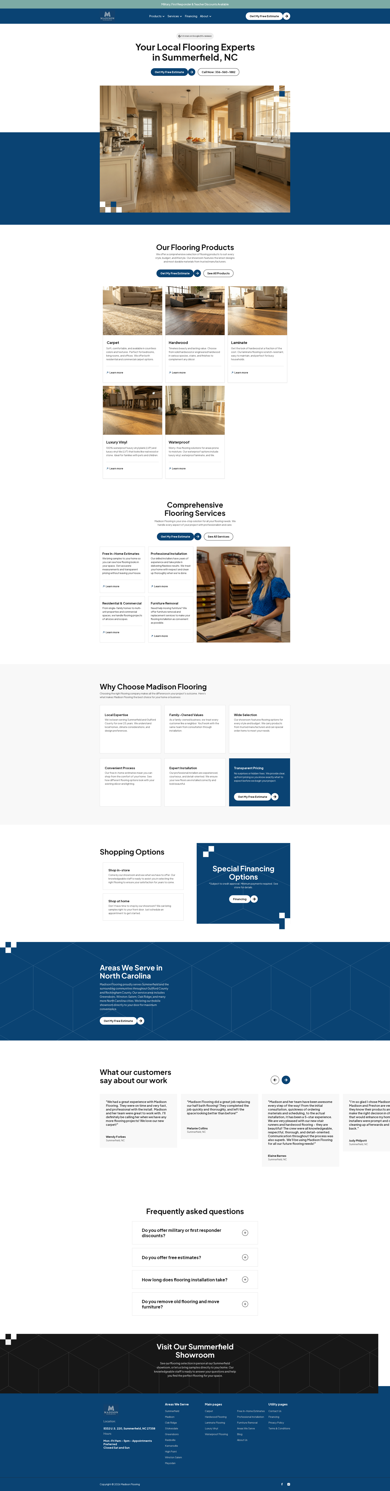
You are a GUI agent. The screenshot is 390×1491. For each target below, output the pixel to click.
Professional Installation (250, 1416)
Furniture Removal (247, 1422)
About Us (242, 1440)
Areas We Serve (246, 1428)
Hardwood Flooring (216, 1416)
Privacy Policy (276, 1422)
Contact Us (274, 1411)
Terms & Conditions (279, 1428)
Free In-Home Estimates (251, 1411)
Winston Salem (173, 1457)
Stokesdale (171, 1428)
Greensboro (172, 1434)
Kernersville (171, 1445)
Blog (239, 1434)
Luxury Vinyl (211, 1428)
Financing (191, 16)
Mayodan (170, 1463)
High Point (171, 1451)
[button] (157, 16)
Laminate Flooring (215, 1422)
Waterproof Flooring (216, 1434)
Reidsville (170, 1440)
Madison (169, 1416)
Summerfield (172, 1411)
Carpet (209, 1411)
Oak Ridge (171, 1422)
